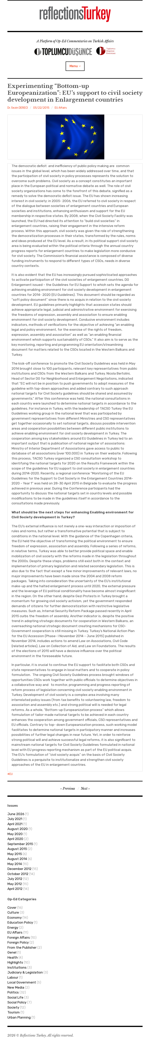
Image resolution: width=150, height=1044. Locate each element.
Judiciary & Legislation (25, 972)
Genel (11, 952)
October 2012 (17, 874)
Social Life (15, 997)
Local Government (21, 982)
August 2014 (17, 859)
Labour (12, 977)
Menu (74, 66)
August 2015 (17, 849)
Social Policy (16, 1002)
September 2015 (20, 844)
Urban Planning (19, 1017)
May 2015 (14, 854)
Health (12, 957)
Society (13, 1007)
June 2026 (15, 814)
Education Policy (20, 922)
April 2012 (14, 889)
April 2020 (15, 839)
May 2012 (14, 884)
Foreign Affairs (18, 937)
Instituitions (17, 967)
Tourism (13, 1012)
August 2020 (17, 829)
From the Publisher (22, 947)
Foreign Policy (18, 942)
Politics (13, 992)
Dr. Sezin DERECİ (17, 107)
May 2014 (14, 864)
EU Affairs (61, 107)
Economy (14, 917)
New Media (15, 987)
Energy (12, 927)
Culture (13, 912)
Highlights (15, 962)
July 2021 (14, 819)
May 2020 (15, 834)
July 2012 (14, 879)
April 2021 (14, 824)
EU (11, 774)
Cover (11, 907)
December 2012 (19, 869)
